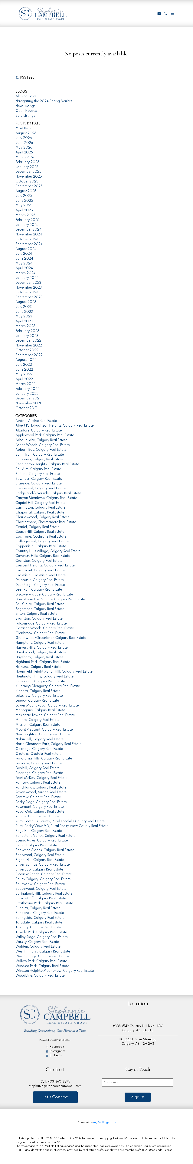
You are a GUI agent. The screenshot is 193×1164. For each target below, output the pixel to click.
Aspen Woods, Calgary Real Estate (42, 445)
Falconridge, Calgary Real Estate (41, 623)
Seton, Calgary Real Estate (36, 845)
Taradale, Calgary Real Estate (38, 922)
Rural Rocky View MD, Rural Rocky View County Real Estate (61, 826)
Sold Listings (25, 115)
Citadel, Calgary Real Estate (37, 527)
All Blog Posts (25, 96)
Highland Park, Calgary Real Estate (42, 662)
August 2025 (25, 191)
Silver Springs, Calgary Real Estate (42, 864)
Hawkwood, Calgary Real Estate (40, 652)
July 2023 (23, 307)
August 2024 (25, 249)
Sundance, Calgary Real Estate (39, 913)
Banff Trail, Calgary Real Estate (39, 454)
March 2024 (25, 273)
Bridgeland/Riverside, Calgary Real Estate (48, 493)
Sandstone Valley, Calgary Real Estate (45, 836)
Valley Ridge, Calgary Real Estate (41, 937)
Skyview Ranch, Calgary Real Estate (43, 874)
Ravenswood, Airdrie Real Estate (41, 792)
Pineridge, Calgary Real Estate (39, 773)
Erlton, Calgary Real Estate (36, 613)
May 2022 (23, 374)
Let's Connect (55, 1097)
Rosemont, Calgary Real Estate (39, 806)
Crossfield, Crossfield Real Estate (40, 575)
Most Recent (25, 128)
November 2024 (28, 234)
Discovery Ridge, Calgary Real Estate (44, 594)
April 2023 (24, 321)
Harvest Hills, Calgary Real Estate (41, 647)
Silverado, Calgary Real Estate (39, 869)
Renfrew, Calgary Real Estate (38, 797)
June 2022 (24, 369)
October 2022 (26, 350)
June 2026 (24, 143)
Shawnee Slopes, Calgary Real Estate (44, 850)
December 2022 (28, 340)
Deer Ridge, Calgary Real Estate (40, 585)
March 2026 (25, 157)
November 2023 (28, 287)
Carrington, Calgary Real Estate (40, 507)
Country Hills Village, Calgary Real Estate (47, 551)
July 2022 (23, 364)
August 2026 (25, 133)
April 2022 (24, 379)
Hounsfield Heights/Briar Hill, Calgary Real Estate (54, 671)
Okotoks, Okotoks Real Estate (38, 754)
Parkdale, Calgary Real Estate (38, 763)
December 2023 (28, 282)
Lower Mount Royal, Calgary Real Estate (47, 705)
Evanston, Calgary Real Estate (39, 618)
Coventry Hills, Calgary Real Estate (42, 556)
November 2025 (28, 176)
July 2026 (23, 138)
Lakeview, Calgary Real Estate (39, 695)
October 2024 (26, 239)
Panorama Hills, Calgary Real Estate (43, 758)
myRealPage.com (104, 1122)
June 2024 (24, 258)
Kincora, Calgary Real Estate (37, 691)
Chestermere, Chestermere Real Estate (45, 522)
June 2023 (24, 311)
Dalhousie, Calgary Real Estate (39, 580)
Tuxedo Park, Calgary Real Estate (41, 932)
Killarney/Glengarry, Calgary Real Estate (47, 686)
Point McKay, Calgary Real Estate (41, 778)
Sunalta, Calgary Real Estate (37, 908)
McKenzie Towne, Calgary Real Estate (45, 715)
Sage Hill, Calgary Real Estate (38, 831)
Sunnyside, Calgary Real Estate (39, 918)
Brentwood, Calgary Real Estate (40, 488)
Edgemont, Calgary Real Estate (39, 609)
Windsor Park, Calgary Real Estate (42, 966)
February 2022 (27, 389)
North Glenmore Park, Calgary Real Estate (48, 744)
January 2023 (26, 336)
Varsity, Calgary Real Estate (37, 942)
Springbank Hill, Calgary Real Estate (43, 893)
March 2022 (25, 384)
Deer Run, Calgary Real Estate (38, 589)
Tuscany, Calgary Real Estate (38, 927)
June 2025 (24, 200)
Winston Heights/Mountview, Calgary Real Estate (54, 970)
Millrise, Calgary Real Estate (37, 720)
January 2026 (26, 167)
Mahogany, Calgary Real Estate (40, 710)
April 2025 (24, 210)
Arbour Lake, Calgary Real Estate (41, 440)
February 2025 (27, 220)
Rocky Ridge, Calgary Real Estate (41, 802)
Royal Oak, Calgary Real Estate (39, 811)
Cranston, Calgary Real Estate (39, 560)
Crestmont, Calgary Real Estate (40, 570)
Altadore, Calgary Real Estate (38, 430)
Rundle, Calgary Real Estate (37, 816)
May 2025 (23, 205)
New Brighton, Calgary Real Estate (42, 734)
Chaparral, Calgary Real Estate (39, 512)
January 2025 (26, 225)
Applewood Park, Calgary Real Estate (44, 435)
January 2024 (26, 278)
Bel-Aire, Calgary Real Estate (38, 469)
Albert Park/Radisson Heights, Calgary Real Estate (54, 425)
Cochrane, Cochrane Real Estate (40, 536)
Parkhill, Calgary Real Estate (37, 768)
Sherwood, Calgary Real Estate (39, 855)
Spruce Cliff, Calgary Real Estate (40, 898)
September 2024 (29, 244)
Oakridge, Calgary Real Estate (39, 749)
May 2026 (23, 147)
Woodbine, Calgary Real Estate (40, 975)
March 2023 (25, 326)
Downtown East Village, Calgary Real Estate (50, 599)
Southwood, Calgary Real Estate (41, 888)
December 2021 (27, 398)
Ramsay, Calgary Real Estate (37, 782)
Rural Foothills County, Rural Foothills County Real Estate (60, 821)
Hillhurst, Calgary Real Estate (38, 667)
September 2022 (29, 355)
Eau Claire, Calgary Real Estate (39, 604)
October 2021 (26, 408)
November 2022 (28, 345)
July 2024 (23, 253)
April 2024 (24, 268)
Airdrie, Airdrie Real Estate (36, 421)
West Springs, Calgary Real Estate (42, 956)
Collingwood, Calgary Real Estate (42, 541)
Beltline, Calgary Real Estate (37, 474)
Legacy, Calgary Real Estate (37, 700)
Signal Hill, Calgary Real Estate (39, 860)
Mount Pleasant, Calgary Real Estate (44, 729)
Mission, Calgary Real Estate (37, 724)
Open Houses (26, 111)
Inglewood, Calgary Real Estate (40, 681)
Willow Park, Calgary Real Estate (41, 961)
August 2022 (25, 360)
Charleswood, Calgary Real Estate (42, 517)
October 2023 (26, 292)
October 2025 (26, 181)
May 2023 (23, 316)
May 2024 (23, 263)
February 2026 (27, 162)
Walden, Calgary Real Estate (38, 946)
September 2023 (29, 297)
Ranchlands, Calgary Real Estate (40, 787)
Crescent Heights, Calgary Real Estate (45, 565)
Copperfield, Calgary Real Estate (40, 546)
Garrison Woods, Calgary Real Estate (44, 628)
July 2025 (23, 196)
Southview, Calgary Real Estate (40, 884)
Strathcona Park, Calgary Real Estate (44, 903)
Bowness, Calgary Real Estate (38, 478)
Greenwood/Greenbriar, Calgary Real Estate (50, 638)
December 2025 (28, 171)
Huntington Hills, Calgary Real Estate (44, 676)
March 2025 (25, 215)
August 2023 (25, 302)
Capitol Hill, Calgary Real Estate (40, 503)
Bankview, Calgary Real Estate (39, 459)
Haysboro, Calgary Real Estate (39, 657)
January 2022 (26, 393)
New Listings (25, 106)
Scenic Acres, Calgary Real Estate (41, 840)
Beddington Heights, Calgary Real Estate (47, 464)
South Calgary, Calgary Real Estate (43, 879)
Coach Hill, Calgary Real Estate (39, 531)
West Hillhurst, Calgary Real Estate (42, 951)
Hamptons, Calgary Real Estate (39, 642)
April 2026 (24, 152)
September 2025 (29, 186)
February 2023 (27, 331)
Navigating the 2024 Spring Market (43, 101)
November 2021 (28, 403)
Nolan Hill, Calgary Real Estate (39, 739)
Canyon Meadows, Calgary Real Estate (46, 498)
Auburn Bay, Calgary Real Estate (41, 449)
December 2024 (28, 229)
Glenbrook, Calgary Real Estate (40, 633)
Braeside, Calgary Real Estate (38, 483)
